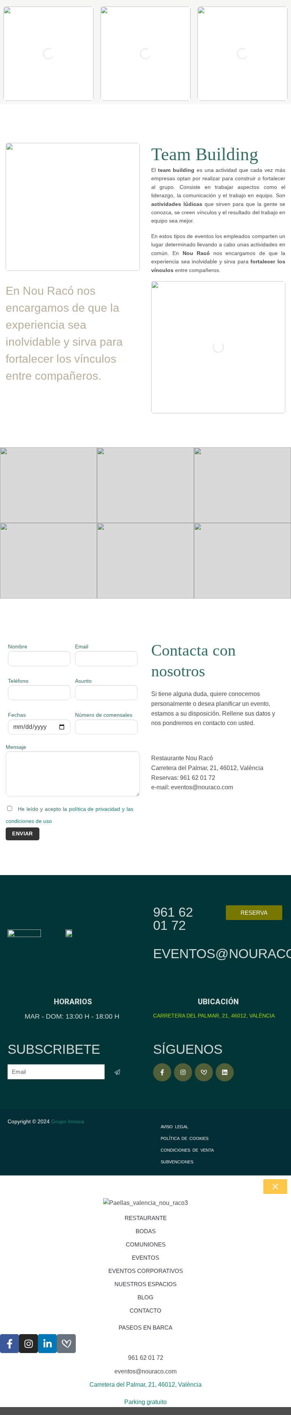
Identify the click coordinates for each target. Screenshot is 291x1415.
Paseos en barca (145, 1327)
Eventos (145, 1257)
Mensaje (16, 747)
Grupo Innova (68, 1121)
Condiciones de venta (187, 1150)
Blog (145, 1297)
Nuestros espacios (145, 1284)
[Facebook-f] (162, 1072)
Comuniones (146, 1244)
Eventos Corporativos (145, 1271)
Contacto (145, 1310)
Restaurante (146, 1218)
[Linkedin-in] (47, 1343)
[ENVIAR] (117, 1072)
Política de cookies (184, 1138)
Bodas (146, 1231)
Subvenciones (177, 1162)
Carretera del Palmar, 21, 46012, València (214, 1016)
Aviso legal (174, 1126)
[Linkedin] (225, 1072)
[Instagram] (183, 1072)
